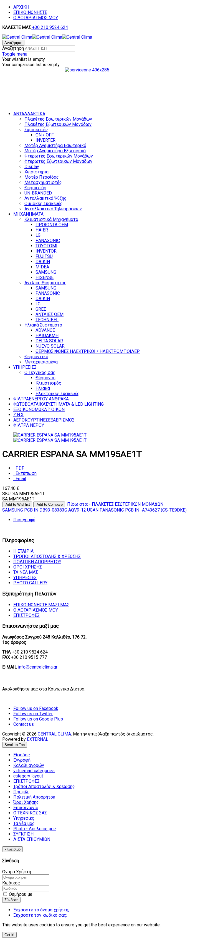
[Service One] (106, 91)
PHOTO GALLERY (30, 582)
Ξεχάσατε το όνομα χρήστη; (41, 909)
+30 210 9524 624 (49, 27)
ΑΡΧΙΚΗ (21, 7)
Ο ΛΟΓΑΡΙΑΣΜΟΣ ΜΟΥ (35, 17)
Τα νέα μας (25, 572)
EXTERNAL (37, 739)
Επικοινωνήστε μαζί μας (41, 604)
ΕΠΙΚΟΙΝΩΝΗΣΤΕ (30, 12)
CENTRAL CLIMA (54, 734)
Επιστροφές (26, 615)
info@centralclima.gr (37, 667)
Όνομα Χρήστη (16, 871)
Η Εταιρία (23, 551)
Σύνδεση (11, 900)
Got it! (9, 935)
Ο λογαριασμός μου (35, 610)
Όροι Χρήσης (27, 567)
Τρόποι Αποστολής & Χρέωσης (47, 556)
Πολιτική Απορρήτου (37, 561)
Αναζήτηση (13, 48)
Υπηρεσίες (25, 577)
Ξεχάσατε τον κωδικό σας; (40, 915)
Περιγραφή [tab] (24, 519)
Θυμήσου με (20, 894)
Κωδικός (11, 883)
